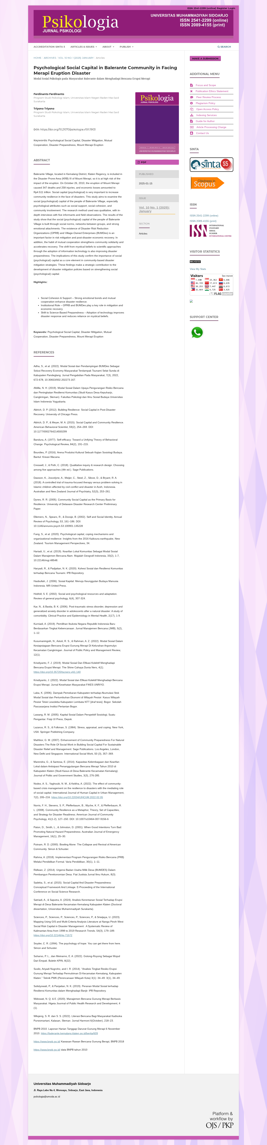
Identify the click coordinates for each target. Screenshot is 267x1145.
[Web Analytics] (195, 262)
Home (37, 57)
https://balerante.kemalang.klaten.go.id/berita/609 (69, 1033)
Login (231, 8)
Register (222, 8)
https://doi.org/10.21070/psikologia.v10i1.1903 (68, 129)
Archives (50, 57)
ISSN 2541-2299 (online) (201, 8)
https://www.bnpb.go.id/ (47, 1041)
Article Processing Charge (211, 127)
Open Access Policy (207, 109)
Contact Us (202, 133)
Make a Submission (205, 58)
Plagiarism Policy (205, 103)
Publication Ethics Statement (212, 91)
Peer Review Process (208, 97)
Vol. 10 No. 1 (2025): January (76, 57)
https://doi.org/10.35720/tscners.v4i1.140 (57, 671)
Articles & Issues (82, 46)
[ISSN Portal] (210, 235)
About (107, 46)
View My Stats (198, 268)
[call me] (197, 338)
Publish (126, 46)
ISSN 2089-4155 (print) (203, 221)
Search (225, 46)
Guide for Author (205, 121)
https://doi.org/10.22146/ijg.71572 (53, 935)
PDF (143, 162)
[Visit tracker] (191, 301)
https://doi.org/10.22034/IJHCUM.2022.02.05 (77, 797)
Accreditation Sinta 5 (49, 46)
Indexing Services (206, 115)
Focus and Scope (206, 85)
